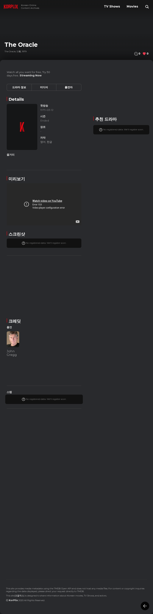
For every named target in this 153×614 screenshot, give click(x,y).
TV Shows (112, 6)
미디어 (44, 87)
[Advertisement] (44, 286)
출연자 (69, 87)
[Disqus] (44, 520)
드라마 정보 (19, 87)
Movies (132, 6)
